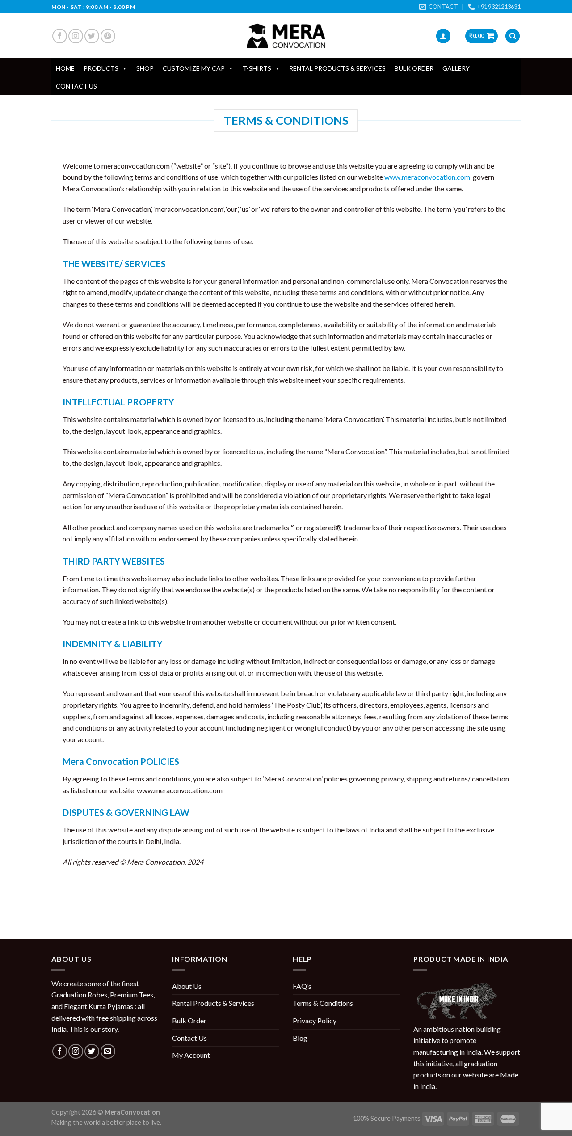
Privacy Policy (314, 1020)
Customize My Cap (194, 68)
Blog (300, 1038)
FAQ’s (302, 986)
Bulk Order (414, 68)
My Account (191, 1055)
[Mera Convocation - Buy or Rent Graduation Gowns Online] (286, 36)
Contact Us (76, 86)
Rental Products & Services (337, 68)
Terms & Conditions (323, 1003)
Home (65, 68)
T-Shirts (257, 68)
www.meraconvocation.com (427, 177)
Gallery (456, 68)
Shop (145, 68)
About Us (187, 986)
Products (101, 68)
